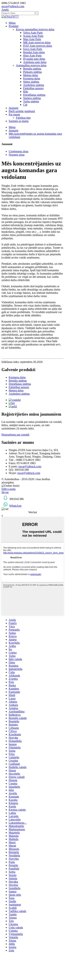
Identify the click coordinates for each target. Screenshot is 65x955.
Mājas (12, 22)
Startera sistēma (32, 98)
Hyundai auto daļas (34, 58)
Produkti (13, 26)
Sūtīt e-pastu (8, 488)
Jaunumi (13, 107)
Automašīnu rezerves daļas (31, 65)
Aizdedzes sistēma (33, 85)
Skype (5, 492)
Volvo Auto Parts (33, 32)
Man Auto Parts (32, 39)
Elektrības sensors (33, 88)
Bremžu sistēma (32, 68)
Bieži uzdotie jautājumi (22, 111)
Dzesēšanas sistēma (34, 94)
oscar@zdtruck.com (29, 466)
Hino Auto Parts (32, 55)
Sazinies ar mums (19, 121)
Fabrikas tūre (23, 117)
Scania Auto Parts (33, 35)
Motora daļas (30, 75)
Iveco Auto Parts (32, 49)
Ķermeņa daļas (31, 78)
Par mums (14, 114)
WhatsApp (15, 505)
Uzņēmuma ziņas (18, 151)
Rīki (25, 91)
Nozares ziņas (17, 154)
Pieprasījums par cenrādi (15, 434)
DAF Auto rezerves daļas (37, 45)
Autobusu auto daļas (34, 62)
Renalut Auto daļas (34, 52)
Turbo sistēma (31, 101)
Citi (25, 104)
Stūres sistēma (31, 81)
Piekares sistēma (32, 71)
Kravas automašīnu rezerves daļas (35, 29)
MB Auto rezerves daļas (37, 42)
